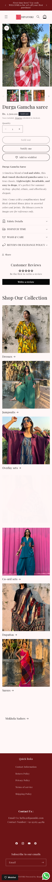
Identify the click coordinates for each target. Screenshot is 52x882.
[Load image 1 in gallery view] (13, 95)
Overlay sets (10, 468)
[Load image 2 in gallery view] (26, 95)
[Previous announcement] (5, 5)
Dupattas (8, 634)
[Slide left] (3, 96)
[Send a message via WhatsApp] (46, 876)
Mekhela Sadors (15, 718)
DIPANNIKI (21, 877)
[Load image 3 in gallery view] (39, 95)
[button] (6, 16)
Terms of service (24, 787)
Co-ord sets (9, 579)
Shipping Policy (23, 793)
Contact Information (26, 766)
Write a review (26, 281)
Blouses (7, 526)
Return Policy (22, 773)
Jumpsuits (8, 412)
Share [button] (8, 254)
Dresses (7, 356)
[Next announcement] (46, 5)
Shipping (18, 118)
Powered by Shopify (34, 877)
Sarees (6, 690)
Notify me (26, 148)
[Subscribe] (42, 862)
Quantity (6, 123)
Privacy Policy (22, 780)
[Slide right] (49, 96)
